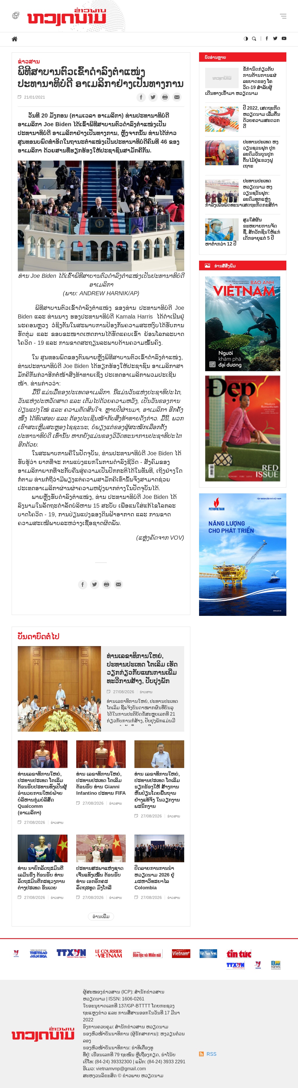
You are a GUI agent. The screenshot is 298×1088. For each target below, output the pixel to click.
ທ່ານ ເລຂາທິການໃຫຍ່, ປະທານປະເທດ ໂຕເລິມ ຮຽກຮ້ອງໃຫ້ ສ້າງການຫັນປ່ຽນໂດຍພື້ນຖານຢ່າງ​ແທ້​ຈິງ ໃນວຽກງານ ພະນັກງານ (157, 790)
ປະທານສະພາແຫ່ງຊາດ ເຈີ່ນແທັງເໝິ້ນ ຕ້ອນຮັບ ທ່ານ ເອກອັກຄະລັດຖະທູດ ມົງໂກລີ (99, 877)
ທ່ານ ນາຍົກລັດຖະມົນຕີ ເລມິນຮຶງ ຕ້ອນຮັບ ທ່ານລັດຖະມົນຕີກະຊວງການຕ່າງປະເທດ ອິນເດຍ (41, 877)
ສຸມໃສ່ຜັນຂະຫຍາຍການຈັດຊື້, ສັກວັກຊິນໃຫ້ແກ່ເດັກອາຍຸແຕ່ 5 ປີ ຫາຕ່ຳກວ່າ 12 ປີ (242, 231)
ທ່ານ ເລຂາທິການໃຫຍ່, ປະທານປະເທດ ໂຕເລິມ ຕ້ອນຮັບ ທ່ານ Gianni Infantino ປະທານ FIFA (101, 783)
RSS (212, 1054)
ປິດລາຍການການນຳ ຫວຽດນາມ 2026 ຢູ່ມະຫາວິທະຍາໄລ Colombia (154, 877)
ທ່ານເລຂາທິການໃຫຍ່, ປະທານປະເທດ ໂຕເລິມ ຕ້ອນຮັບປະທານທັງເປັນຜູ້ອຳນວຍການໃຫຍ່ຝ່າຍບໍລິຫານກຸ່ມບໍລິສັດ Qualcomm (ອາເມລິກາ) (42, 793)
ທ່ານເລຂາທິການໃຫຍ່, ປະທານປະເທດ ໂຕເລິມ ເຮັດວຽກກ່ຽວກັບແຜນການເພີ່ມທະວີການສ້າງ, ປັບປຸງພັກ (142, 668)
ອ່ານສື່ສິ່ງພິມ (225, 266)
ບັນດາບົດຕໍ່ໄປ (38, 636)
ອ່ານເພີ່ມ (101, 916)
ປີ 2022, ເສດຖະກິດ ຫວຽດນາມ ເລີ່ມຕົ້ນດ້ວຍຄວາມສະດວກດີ (261, 117)
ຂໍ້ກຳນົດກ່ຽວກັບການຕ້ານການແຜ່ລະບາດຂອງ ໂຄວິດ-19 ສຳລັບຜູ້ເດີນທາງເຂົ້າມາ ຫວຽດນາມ (240, 81)
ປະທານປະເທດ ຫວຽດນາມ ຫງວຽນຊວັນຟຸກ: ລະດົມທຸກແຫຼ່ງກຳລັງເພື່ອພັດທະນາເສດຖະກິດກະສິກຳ (241, 192)
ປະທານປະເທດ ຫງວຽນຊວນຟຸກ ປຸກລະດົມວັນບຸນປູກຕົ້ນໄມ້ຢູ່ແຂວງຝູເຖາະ (261, 153)
